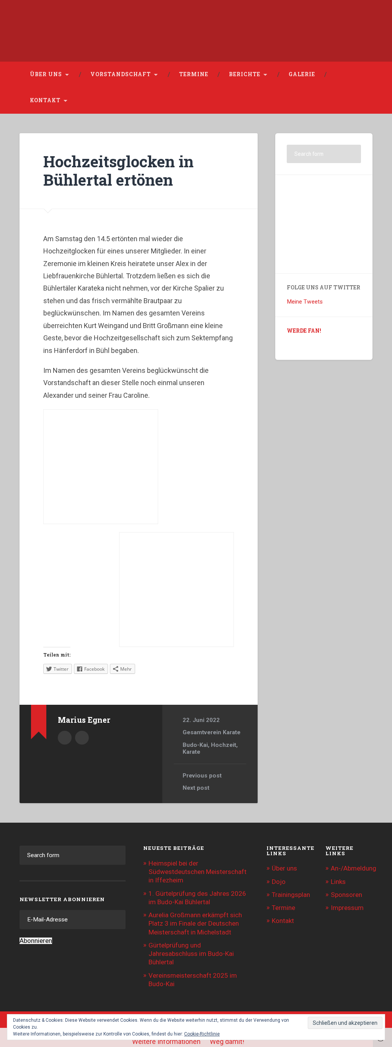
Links (338, 881)
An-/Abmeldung (353, 868)
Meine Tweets (305, 301)
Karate (191, 751)
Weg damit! (227, 1041)
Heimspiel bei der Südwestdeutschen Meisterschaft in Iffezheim (198, 871)
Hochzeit (223, 745)
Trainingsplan (291, 894)
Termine (193, 74)
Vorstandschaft (120, 74)
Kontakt (45, 100)
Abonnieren (36, 941)
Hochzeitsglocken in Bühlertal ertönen (118, 170)
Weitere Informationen (166, 1041)
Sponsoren (346, 894)
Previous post (202, 775)
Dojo (279, 881)
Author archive (65, 738)
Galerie (302, 74)
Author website (82, 738)
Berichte (244, 74)
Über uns (46, 74)
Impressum (347, 907)
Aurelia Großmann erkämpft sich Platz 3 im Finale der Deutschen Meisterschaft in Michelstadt (195, 923)
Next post (196, 787)
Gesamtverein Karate (211, 732)
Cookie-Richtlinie (202, 1034)
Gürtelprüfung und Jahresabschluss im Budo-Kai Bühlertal (191, 953)
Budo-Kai (195, 745)
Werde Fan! (304, 330)
